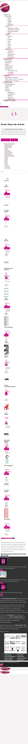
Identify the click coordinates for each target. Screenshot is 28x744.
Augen (9, 19)
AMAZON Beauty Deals (7, 442)
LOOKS (7, 26)
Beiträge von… (9, 69)
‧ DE (6, 159)
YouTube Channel (17, 600)
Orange (10, 39)
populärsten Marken (5, 620)
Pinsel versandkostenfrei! (10, 386)
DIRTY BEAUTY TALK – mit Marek (14, 79)
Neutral (10, 36)
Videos (7, 76)
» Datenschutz (20, 656)
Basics (9, 33)
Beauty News (11, 54)
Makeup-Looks (13, 605)
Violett (9, 46)
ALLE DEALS (8, 145)
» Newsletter (19, 654)
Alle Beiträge (8, 61)
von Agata (10, 72)
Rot (9, 37)
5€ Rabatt (6, 186)
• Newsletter (8, 154)
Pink (9, 47)
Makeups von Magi (13, 28)
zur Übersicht (6, 219)
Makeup (7, 15)
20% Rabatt (6, 356)
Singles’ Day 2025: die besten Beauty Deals (11, 592)
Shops (7, 87)
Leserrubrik (11, 57)
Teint (9, 18)
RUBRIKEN (8, 49)
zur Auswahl (6, 335)
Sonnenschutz (9, 65)
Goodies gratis (6, 211)
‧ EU (6, 161)
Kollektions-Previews (5, 608)
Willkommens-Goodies (8, 269)
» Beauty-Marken (8, 658)
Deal (1, 570)
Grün (9, 42)
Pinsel (9, 23)
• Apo (6, 149)
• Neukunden (8, 152)
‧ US (6, 164)
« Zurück (4, 538)
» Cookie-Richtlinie (21, 658)
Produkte (7, 90)
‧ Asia (6, 157)
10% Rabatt (6, 240)
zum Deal (6, 394)
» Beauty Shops (8, 659)
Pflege (7, 64)
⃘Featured (7, 168)
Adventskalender (10, 84)
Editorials (10, 55)
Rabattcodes (8, 85)
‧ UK (6, 162)
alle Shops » (14, 139)
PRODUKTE (8, 16)
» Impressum (20, 659)
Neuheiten (11, 92)
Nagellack (10, 24)
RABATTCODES (4, 106)
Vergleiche (11, 51)
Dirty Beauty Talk (12, 70)
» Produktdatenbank (9, 656)
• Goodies (7, 150)
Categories (9, 144)
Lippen (10, 21)
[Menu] (0, 103)
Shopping (8, 82)
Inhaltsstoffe (8, 67)
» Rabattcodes (8, 654)
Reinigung (8, 62)
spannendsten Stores (19, 618)
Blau (9, 44)
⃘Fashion (7, 166)
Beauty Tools (11, 98)
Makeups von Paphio (13, 29)
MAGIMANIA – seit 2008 (11, 77)
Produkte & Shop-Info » (7, 345)
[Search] (0, 105)
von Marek (11, 74)
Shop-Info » (6, 370)
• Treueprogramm (9, 155)
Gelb (9, 41)
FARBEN (7, 34)
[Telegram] (0, 1)
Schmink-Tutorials (13, 31)
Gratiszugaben (8, 327)
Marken (7, 89)
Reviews (10, 52)
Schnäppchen (11, 94)
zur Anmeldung (7, 194)
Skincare (8, 59)
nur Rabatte (8, 147)
